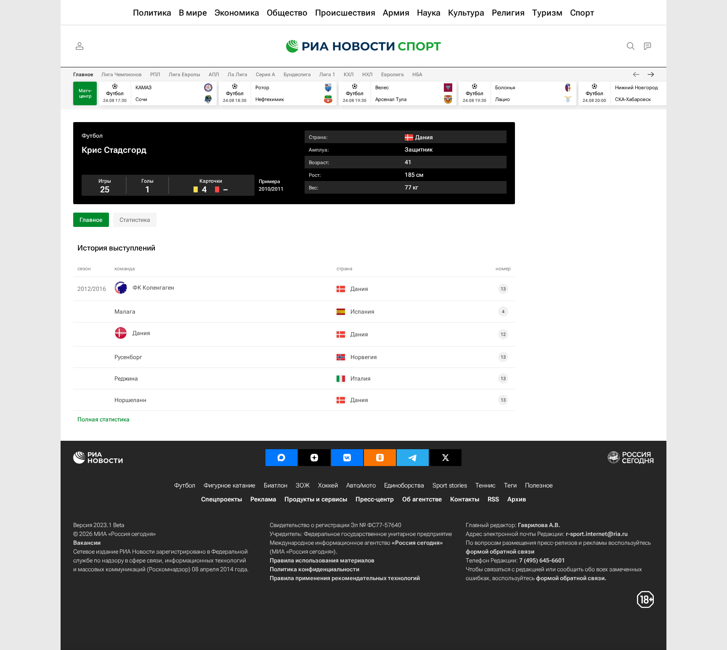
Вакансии (87, 542)
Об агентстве (422, 499)
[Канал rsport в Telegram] (413, 457)
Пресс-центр (375, 499)
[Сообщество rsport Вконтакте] (347, 457)
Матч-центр (85, 93)
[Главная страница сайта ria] (334, 46)
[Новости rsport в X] (446, 457)
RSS (493, 499)
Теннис (485, 485)
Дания (141, 333)
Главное (83, 74)
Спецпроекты (221, 499)
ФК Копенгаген (153, 287)
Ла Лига (237, 74)
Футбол (92, 135)
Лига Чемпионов (121, 74)
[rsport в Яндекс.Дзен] (314, 457)
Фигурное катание (229, 485)
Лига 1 (327, 74)
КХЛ (349, 74)
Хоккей (328, 485)
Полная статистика (103, 419)
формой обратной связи (500, 551)
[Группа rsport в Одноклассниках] (380, 457)
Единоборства (404, 485)
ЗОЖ (303, 485)
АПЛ (214, 74)
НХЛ (367, 74)
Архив (516, 499)
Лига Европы (184, 74)
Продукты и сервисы (315, 499)
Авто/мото (361, 485)
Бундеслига (297, 74)
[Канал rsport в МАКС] (281, 457)
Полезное (539, 485)
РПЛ (155, 74)
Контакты (464, 499)
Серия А (265, 74)
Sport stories (449, 485)
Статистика (134, 219)
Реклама (263, 499)
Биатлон (275, 485)
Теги (510, 485)
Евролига (392, 74)
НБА (417, 74)
